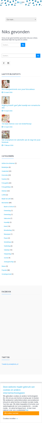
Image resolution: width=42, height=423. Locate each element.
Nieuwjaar (7, 234)
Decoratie (5, 175)
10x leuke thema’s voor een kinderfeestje (16, 124)
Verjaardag (7, 254)
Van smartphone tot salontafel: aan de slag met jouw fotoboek (21, 141)
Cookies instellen (9, 418)
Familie (4, 179)
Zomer (6, 258)
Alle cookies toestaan (11, 413)
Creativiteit (5, 171)
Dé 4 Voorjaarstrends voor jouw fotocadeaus (18, 89)
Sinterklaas (7, 242)
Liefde (4, 195)
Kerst (5, 226)
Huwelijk (6, 222)
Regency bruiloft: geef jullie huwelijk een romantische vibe (21, 106)
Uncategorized (6, 274)
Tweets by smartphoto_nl (10, 364)
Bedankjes (5, 167)
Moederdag (8, 230)
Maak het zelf (6, 199)
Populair (4, 270)
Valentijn (6, 250)
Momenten (5, 203)
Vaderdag (7, 246)
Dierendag (7, 210)
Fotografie (5, 183)
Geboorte (7, 218)
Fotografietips (6, 187)
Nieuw (4, 266)
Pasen (6, 238)
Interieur (4, 191)
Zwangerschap (9, 262)
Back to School (9, 206)
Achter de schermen (8, 163)
